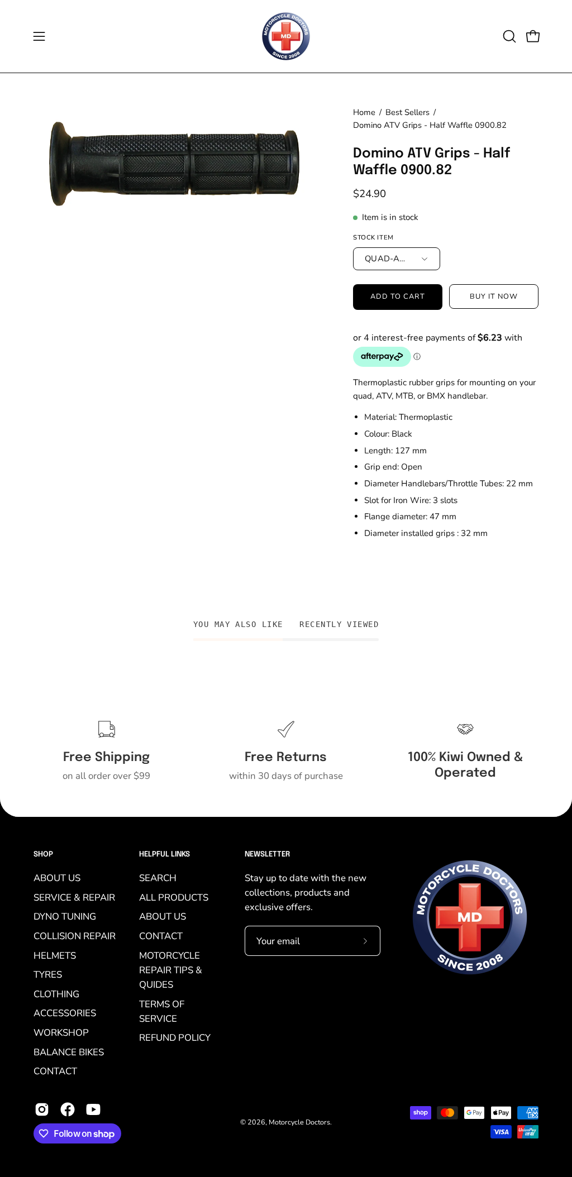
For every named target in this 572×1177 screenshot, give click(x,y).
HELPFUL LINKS (164, 854)
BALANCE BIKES (69, 1051)
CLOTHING (56, 993)
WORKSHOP (61, 1032)
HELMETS (55, 955)
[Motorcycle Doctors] (286, 36)
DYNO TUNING (65, 916)
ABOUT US (57, 878)
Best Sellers (407, 112)
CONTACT (55, 1071)
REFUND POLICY (175, 1037)
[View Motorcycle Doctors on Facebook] (67, 1109)
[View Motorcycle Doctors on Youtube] (93, 1109)
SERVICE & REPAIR (74, 897)
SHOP (43, 854)
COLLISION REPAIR (75, 935)
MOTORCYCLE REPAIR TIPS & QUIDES (170, 970)
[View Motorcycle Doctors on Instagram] (42, 1109)
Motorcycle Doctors (299, 1122)
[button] (508, 36)
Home (364, 112)
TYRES (48, 974)
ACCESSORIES (65, 1013)
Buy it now (494, 296)
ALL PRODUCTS (173, 897)
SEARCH (158, 878)
